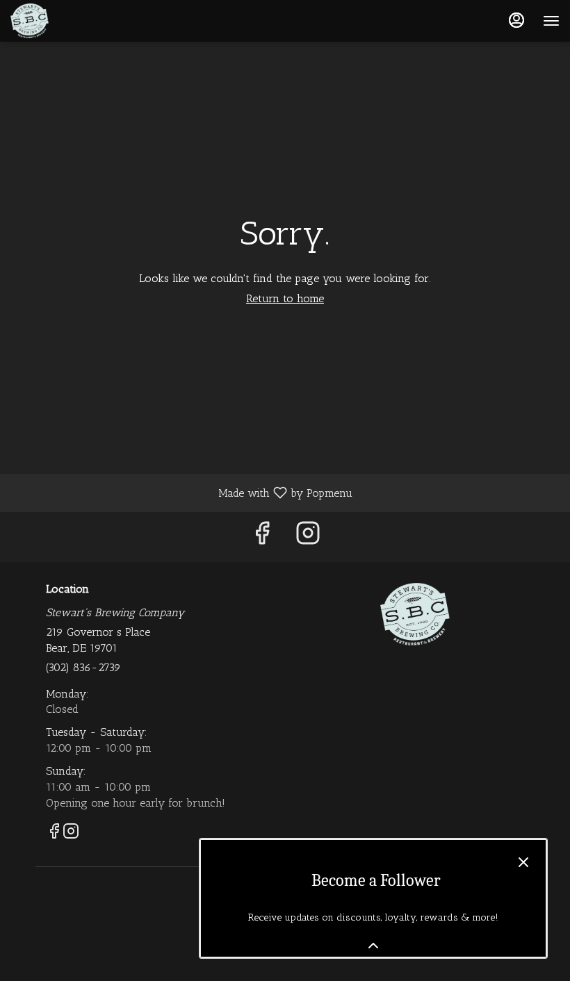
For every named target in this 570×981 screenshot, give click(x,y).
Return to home (285, 298)
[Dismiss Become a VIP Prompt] (523, 862)
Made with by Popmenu (181, 492)
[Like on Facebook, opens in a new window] (262, 536)
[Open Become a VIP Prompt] (373, 945)
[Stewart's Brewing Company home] (73, 20)
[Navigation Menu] (551, 21)
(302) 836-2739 (83, 667)
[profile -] (516, 20)
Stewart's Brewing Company (415, 614)
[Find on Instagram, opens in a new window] (307, 536)
